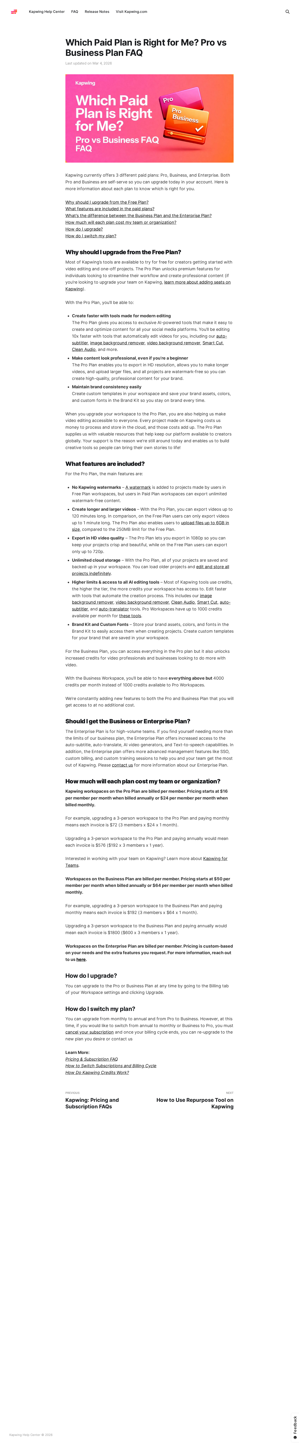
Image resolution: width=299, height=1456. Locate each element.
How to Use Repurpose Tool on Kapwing (195, 1100)
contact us (122, 765)
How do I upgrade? (84, 229)
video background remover (173, 342)
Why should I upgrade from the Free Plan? (107, 202)
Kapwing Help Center (47, 11)
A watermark (138, 487)
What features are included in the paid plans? (109, 208)
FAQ (74, 11)
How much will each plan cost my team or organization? (120, 222)
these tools (130, 615)
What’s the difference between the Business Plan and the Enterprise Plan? (138, 215)
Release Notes (97, 11)
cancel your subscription (89, 1032)
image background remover (117, 342)
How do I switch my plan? (90, 235)
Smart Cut (213, 342)
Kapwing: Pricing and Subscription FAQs (92, 1100)
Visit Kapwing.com (131, 11)
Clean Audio (84, 349)
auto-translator (114, 609)
